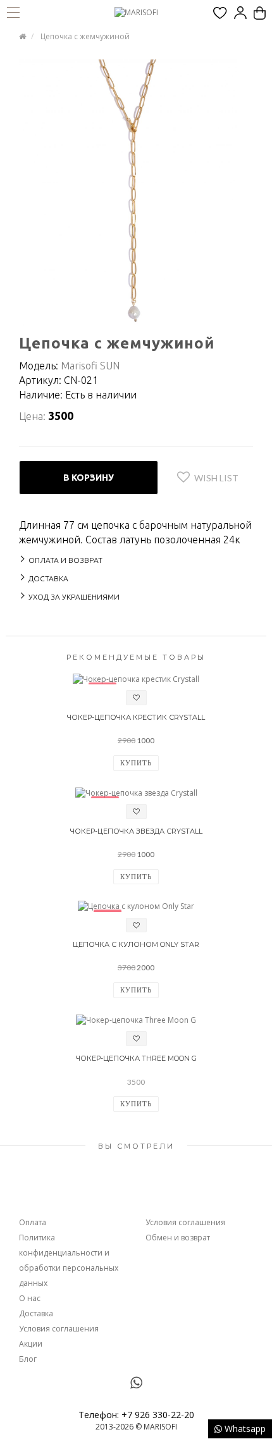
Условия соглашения (59, 1328)
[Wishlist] (136, 697)
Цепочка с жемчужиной (85, 36)
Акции (30, 1343)
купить (136, 762)
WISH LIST (216, 477)
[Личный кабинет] (240, 13)
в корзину (88, 477)
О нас (29, 1298)
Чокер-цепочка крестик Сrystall (136, 717)
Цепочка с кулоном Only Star (136, 944)
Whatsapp (244, 1429)
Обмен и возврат (177, 1237)
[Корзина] (259, 13)
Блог (28, 1359)
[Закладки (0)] (220, 13)
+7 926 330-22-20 (157, 1415)
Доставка (36, 1313)
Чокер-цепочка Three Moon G (136, 1058)
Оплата (32, 1222)
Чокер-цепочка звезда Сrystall (136, 831)
